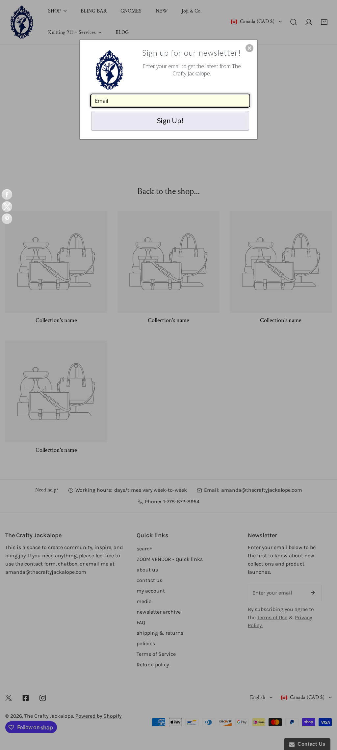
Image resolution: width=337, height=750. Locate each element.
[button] (249, 48)
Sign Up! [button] (170, 120)
